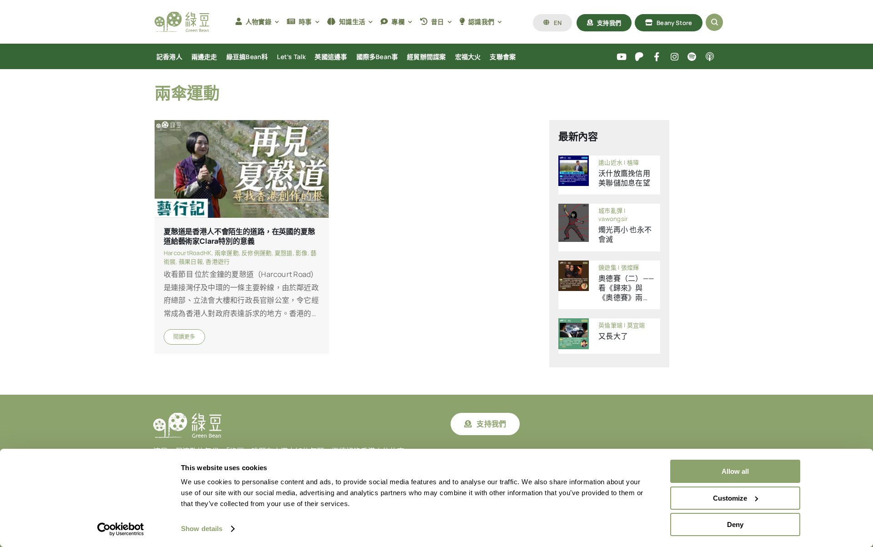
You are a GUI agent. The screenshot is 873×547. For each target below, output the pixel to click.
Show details (201, 528)
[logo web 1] (182, 15)
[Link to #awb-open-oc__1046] (714, 22)
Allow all (735, 471)
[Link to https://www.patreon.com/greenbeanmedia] (639, 57)
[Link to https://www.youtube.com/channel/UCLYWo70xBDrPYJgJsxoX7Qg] (622, 57)
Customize (730, 498)
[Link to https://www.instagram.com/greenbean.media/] (674, 57)
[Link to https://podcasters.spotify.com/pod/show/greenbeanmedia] (692, 57)
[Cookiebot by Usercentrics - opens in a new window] (121, 529)
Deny (735, 524)
